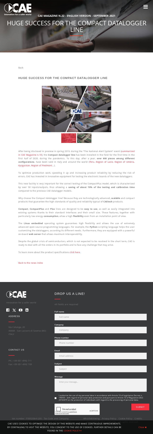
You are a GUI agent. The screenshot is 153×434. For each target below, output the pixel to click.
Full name (59, 311)
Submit (140, 407)
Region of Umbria (124, 161)
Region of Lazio (104, 161)
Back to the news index (30, 262)
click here (75, 252)
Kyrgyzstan (24, 165)
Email (57, 350)
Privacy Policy (109, 418)
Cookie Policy (125, 418)
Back (20, 67)
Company (59, 324)
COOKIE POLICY (72, 430)
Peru (91, 161)
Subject (58, 363)
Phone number (62, 337)
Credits (138, 418)
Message (59, 376)
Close (142, 427)
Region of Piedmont (41, 165)
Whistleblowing (91, 418)
